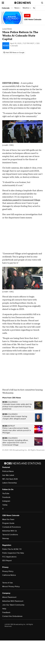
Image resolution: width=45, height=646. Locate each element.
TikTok (4, 505)
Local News (7, 29)
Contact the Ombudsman (12, 616)
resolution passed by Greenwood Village (21, 200)
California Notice (9, 575)
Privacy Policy (7, 571)
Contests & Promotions (11, 527)
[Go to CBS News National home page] (22, 3)
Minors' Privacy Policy (11, 586)
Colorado (5, 8)
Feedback (6, 612)
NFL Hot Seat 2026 (10, 479)
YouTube (5, 493)
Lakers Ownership (9, 483)
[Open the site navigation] (8, 3)
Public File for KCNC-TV (12, 549)
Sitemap (5, 538)
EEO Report (7, 560)
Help (4, 609)
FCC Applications (9, 557)
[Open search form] (42, 3)
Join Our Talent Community (13, 605)
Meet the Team (8, 519)
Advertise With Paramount (12, 601)
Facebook (6, 497)
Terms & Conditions (10, 535)
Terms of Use (7, 583)
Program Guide (8, 523)
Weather (26, 8)
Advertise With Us (9, 531)
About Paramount (9, 597)
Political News (8, 471)
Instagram (6, 501)
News (16, 8)
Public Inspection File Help (13, 553)
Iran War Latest (8, 475)
